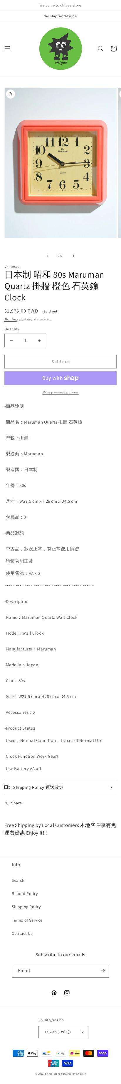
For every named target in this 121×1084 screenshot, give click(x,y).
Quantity (11, 329)
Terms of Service (27, 920)
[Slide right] (73, 255)
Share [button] (16, 803)
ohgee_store (52, 1073)
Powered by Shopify (73, 1073)
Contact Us (22, 933)
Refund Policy (25, 893)
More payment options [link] (61, 392)
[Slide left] (47, 255)
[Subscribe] (102, 971)
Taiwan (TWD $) (58, 1031)
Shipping (10, 319)
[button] (7, 48)
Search (18, 880)
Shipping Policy (26, 906)
